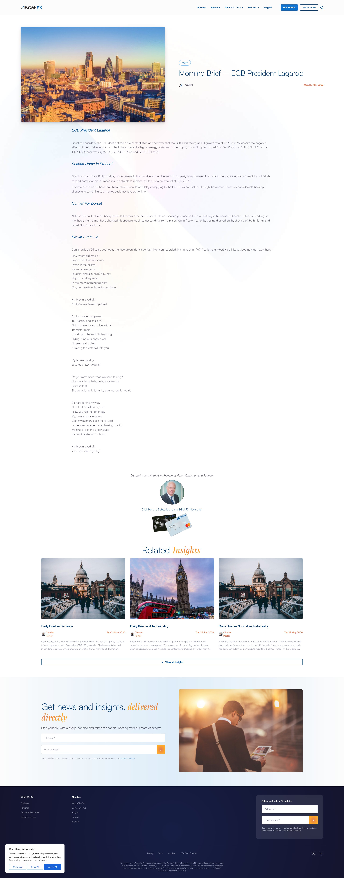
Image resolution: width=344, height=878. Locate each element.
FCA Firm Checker (188, 853)
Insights (268, 7)
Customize (17, 867)
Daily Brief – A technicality (149, 626)
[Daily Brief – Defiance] (83, 588)
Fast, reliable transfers (30, 812)
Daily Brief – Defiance (57, 626)
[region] (34, 858)
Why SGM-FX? (233, 7)
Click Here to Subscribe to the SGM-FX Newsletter (172, 509)
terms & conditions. (128, 758)
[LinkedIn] (321, 853)
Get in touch (309, 7)
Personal (215, 7)
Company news (79, 807)
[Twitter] (313, 853)
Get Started (289, 7)
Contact (75, 817)
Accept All (52, 867)
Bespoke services (28, 817)
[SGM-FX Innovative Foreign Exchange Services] (31, 7)
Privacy (150, 853)
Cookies (172, 853)
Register (75, 821)
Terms (161, 853)
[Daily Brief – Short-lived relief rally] (261, 588)
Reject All (35, 867)
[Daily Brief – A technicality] (172, 588)
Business (202, 7)
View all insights (174, 662)
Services (252, 7)
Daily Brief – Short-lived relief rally (243, 626)
